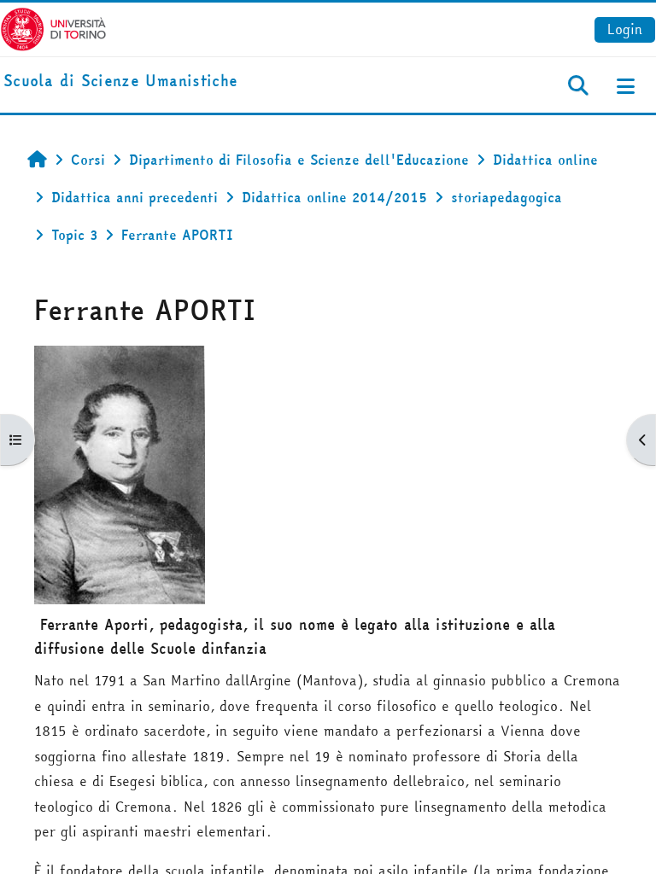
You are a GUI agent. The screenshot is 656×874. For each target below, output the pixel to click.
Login (624, 29)
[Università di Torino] (53, 27)
